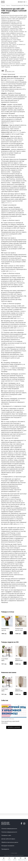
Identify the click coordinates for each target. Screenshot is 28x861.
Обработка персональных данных (9, 842)
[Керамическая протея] (7, 621)
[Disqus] (14, 749)
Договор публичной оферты (8, 838)
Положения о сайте (6, 835)
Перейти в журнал (14, 727)
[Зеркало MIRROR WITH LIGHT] (21, 651)
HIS (6, 70)
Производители (5, 849)
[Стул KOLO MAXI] (7, 651)
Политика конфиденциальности (9, 828)
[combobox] (21, 2)
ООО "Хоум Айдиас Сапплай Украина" (14, 855)
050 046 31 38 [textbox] (21, 2)
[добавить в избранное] (11, 617)
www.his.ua (10, 80)
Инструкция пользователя (7, 845)
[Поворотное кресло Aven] (21, 621)
